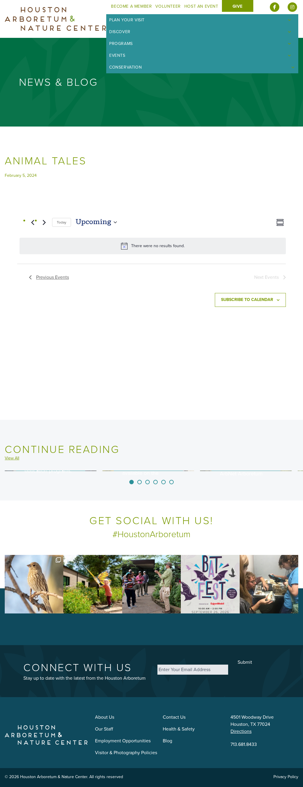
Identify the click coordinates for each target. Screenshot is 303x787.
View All (12, 458)
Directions (241, 731)
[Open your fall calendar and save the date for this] (210, 584)
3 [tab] (147, 482)
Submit (245, 662)
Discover (119, 32)
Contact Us (174, 717)
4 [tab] (155, 482)
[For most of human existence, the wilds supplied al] (151, 584)
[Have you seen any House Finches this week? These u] (34, 584)
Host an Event (201, 6)
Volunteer (167, 6)
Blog (167, 740)
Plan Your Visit (127, 20)
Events (117, 55)
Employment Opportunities (123, 740)
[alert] (153, 246)
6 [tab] (171, 482)
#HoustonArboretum (151, 534)
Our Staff (104, 729)
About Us (104, 717)
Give (238, 6)
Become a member (131, 6)
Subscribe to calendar (247, 300)
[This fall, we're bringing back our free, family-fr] (92, 584)
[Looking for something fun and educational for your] (269, 584)
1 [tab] (131, 482)
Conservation (125, 67)
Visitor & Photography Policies (126, 752)
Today (61, 222)
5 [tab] (163, 482)
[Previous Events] (32, 222)
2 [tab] (139, 482)
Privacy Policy (285, 777)
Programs (121, 44)
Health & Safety (179, 729)
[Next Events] (44, 222)
